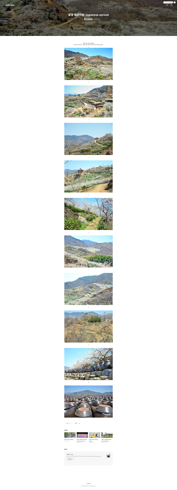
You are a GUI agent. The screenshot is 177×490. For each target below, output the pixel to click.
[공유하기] (69, 423)
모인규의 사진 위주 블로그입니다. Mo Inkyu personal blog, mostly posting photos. (84, 456)
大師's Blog (10, 5)
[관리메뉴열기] (175, 2)
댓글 (65, 449)
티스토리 (88, 483)
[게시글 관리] (71, 423)
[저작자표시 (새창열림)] (79, 423)
